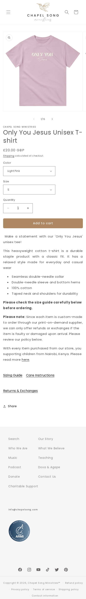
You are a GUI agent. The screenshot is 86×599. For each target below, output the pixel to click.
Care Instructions (40, 375)
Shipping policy (69, 589)
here (25, 359)
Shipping (8, 155)
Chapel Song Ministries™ (44, 583)
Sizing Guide (12, 375)
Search (13, 439)
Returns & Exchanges (20, 390)
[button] (8, 12)
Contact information (45, 595)
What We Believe (51, 448)
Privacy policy (20, 589)
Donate (14, 477)
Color (7, 163)
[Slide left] (33, 119)
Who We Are (18, 448)
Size (6, 181)
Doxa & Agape (49, 467)
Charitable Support (23, 486)
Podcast (14, 467)
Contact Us (47, 477)
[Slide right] (52, 119)
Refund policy (74, 583)
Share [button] (12, 406)
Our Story (45, 439)
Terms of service (44, 589)
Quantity (9, 200)
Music (12, 458)
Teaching (45, 458)
